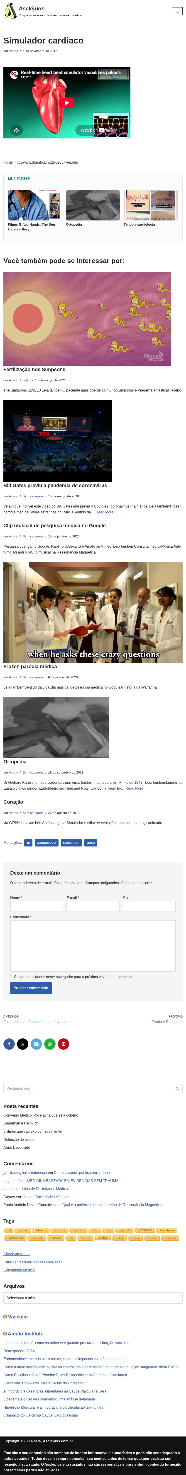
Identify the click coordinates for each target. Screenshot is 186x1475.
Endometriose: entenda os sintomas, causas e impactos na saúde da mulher (64, 1359)
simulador (71, 842)
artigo (103, 1237)
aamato (9, 1189)
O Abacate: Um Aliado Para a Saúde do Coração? (43, 1383)
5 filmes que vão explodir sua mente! (32, 1131)
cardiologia (46, 842)
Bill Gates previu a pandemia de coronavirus (55, 485)
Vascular (18, 1317)
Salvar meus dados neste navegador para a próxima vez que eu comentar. (73, 977)
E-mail (72, 898)
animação (56, 1237)
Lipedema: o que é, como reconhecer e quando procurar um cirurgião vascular (66, 1343)
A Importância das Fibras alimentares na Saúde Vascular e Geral (55, 1391)
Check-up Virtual (16, 1254)
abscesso (23, 1230)
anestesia (167, 1230)
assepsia (152, 1238)
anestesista (37, 1238)
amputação (125, 1230)
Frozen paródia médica (30, 666)
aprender (86, 1238)
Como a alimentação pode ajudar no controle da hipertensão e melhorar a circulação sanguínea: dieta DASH (90, 1367)
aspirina (136, 1238)
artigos (120, 1237)
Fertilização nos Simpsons (34, 369)
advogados (79, 1230)
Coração (13, 802)
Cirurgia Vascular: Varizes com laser (32, 1262)
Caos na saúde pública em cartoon (82, 1173)
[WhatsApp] (50, 1044)
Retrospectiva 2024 (19, 1351)
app (71, 1238)
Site (126, 898)
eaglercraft (11, 1181)
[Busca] (177, 1088)
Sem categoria (33, 496)
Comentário (20, 917)
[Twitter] (22, 1044)
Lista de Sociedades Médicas (46, 1189)
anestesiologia (16, 1237)
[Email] (36, 1044)
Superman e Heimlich (20, 1123)
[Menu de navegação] (177, 11)
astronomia (170, 1238)
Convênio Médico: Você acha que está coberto (40, 1115)
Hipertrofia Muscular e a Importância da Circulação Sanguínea (53, 1407)
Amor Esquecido (16, 1147)
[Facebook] (9, 1044)
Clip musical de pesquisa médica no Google (54, 525)
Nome (16, 898)
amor (108, 1230)
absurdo (41, 1230)
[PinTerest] (63, 1044)
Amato (13, 51)
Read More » (105, 512)
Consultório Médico (19, 1270)
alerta (95, 1230)
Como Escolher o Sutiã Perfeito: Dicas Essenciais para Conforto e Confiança (65, 1375)
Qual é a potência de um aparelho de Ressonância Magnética (112, 1205)
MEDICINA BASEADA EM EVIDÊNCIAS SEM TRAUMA (72, 1181)
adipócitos (59, 1230)
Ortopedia (15, 761)
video (26, 380)
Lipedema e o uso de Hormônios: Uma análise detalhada (49, 1399)
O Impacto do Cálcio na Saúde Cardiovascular (40, 1415)
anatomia (145, 1230)
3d (28, 842)
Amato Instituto (26, 1334)
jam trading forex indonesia (25, 1173)
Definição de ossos (18, 1139)
